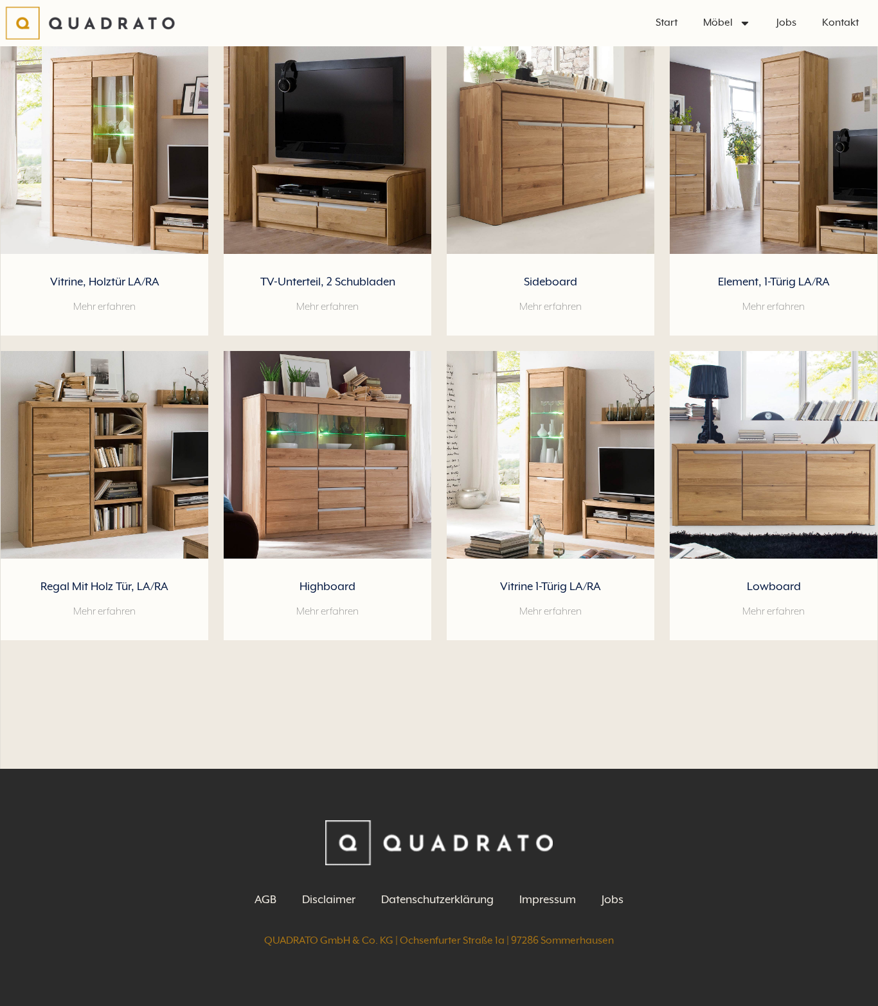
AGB (265, 899)
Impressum (547, 899)
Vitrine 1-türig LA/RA (550, 586)
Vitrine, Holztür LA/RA (104, 281)
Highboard (327, 586)
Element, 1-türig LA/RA (774, 281)
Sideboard (550, 281)
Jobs (786, 22)
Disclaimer (328, 899)
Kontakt (840, 22)
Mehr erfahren (104, 306)
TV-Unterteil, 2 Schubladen (327, 281)
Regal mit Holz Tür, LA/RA (104, 586)
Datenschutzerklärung (437, 899)
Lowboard (774, 586)
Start (666, 22)
